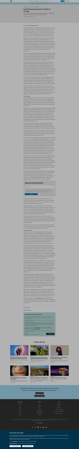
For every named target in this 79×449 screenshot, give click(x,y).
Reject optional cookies (28, 446)
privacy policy (14, 441)
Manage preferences (13, 443)
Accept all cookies (15, 446)
